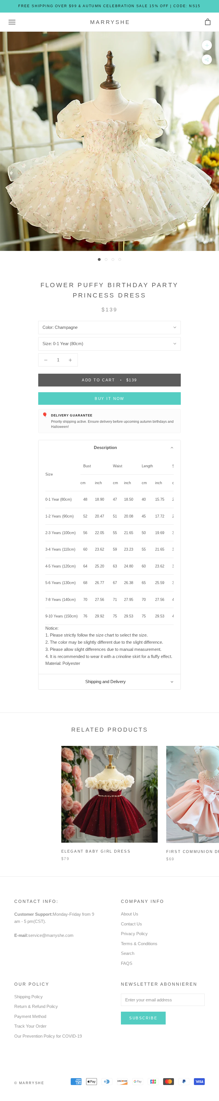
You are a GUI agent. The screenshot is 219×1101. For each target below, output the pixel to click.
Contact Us (131, 923)
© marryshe (29, 1083)
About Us (129, 913)
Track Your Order (30, 1026)
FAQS (126, 963)
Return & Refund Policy (36, 1006)
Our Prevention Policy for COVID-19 (48, 1036)
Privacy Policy (134, 933)
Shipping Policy (28, 996)
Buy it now (109, 398)
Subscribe (143, 1018)
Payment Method (30, 1016)
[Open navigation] (12, 22)
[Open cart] (207, 22)
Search (127, 953)
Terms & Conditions (139, 943)
